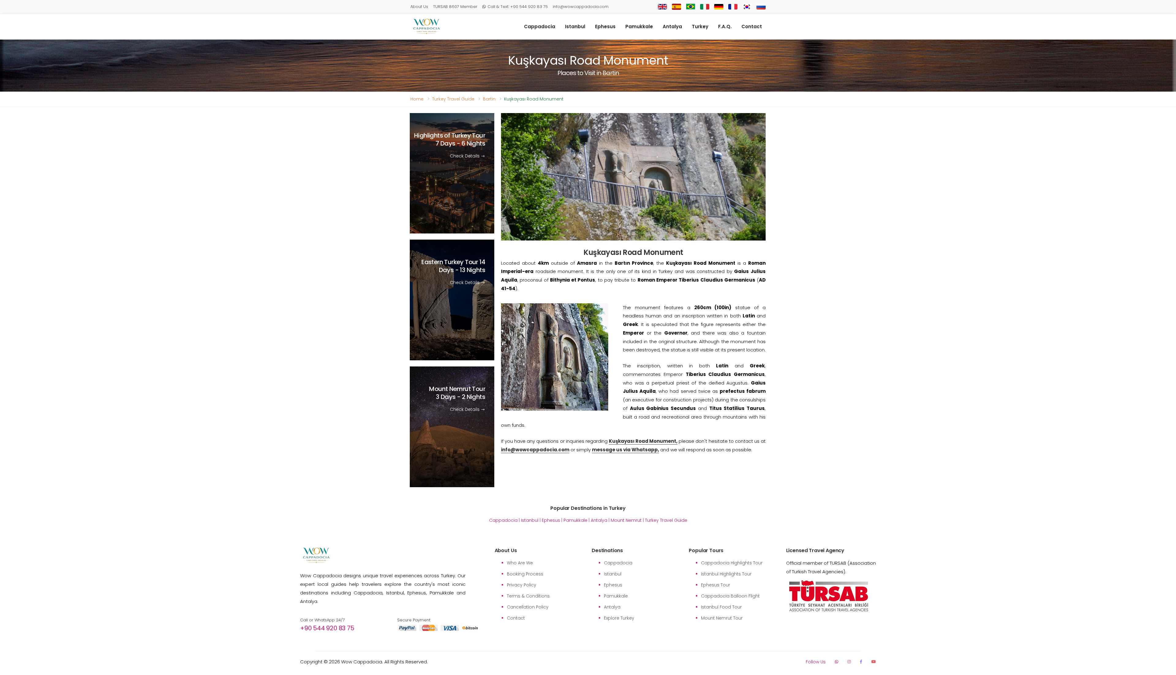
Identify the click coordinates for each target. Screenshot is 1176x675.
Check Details (465, 156)
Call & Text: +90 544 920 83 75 (518, 6)
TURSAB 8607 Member (455, 6)
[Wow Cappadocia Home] (426, 26)
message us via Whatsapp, (625, 449)
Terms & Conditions (528, 596)
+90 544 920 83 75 (327, 628)
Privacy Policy (521, 585)
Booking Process (525, 574)
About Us (419, 6)
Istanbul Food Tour (721, 607)
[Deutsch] (718, 7)
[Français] (732, 7)
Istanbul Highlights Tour (726, 574)
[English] (662, 7)
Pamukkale (639, 26)
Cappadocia (539, 26)
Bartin (489, 99)
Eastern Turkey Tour (453, 266)
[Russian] (761, 7)
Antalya (672, 26)
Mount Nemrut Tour (457, 393)
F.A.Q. (725, 26)
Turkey (700, 26)
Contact (751, 26)
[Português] (690, 6)
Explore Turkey (619, 618)
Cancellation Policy (527, 607)
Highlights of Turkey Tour (449, 139)
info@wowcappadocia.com (581, 6)
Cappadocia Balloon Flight (730, 596)
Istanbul (575, 26)
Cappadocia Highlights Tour (732, 563)
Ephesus (605, 26)
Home (417, 99)
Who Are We (520, 563)
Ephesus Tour (715, 585)
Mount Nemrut (626, 520)
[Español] (676, 7)
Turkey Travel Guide (453, 99)
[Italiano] (704, 7)
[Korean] (747, 7)
